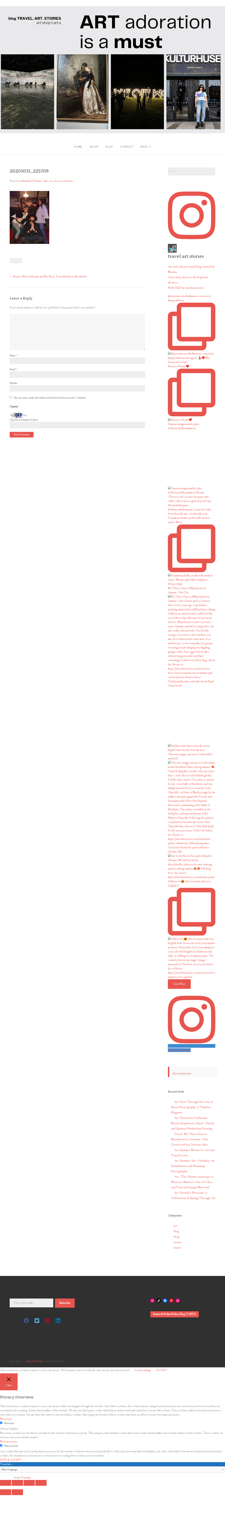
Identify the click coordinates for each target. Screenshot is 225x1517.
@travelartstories (182, 1073)
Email (13, 369)
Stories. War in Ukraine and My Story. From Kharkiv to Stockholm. (48, 276)
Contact (126, 146)
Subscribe (64, 1303)
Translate (26, 1478)
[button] (26, 1320)
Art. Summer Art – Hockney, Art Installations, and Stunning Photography (193, 1166)
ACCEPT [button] (161, 1370)
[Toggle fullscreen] (29, 1483)
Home (78, 146)
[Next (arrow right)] (17, 1492)
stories (177, 1242)
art (175, 1226)
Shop (143, 146)
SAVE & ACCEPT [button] (11, 1460)
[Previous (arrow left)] (5, 1492)
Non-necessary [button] (8, 1441)
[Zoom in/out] (41, 1483)
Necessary (9, 1423)
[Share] (17, 1483)
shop (176, 1237)
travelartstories (65, 181)
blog (176, 1231)
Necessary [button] (6, 1419)
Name (13, 355)
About (93, 146)
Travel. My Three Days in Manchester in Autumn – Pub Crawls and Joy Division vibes (189, 1139)
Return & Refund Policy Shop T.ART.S (174, 1314)
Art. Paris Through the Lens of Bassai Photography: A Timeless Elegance (192, 1107)
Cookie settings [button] (142, 1370)
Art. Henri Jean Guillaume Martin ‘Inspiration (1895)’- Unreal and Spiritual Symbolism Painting (192, 1123)
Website (13, 383)
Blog (109, 146)
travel (177, 1248)
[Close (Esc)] (5, 1483)
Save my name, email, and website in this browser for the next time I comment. (50, 397)
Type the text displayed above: (24, 419)
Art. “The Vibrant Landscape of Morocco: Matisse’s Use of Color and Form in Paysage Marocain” (192, 1182)
